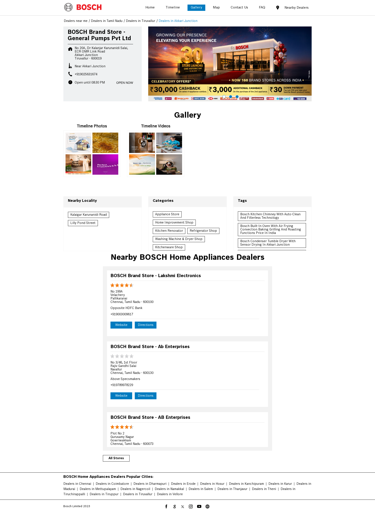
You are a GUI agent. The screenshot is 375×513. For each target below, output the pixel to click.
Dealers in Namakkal (169, 489)
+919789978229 (121, 385)
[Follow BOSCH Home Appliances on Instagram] (191, 506)
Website (121, 325)
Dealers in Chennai (77, 483)
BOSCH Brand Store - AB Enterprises (150, 418)
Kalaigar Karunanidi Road (88, 214)
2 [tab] (230, 96)
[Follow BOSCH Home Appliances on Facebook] (166, 506)
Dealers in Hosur (212, 483)
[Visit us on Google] (174, 506)
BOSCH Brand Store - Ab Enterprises (150, 347)
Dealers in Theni (264, 489)
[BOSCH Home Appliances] (82, 8)
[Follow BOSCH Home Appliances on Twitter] (183, 506)
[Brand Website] (207, 506)
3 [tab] (236, 96)
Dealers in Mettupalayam (98, 489)
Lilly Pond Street (82, 223)
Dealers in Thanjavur (232, 489)
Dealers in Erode (183, 483)
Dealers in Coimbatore (112, 483)
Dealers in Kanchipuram (246, 483)
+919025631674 (86, 74)
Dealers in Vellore (170, 494)
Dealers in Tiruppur (104, 494)
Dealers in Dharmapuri (149, 483)
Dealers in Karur (280, 483)
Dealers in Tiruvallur (137, 494)
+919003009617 (121, 314)
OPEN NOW (124, 82)
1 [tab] (223, 96)
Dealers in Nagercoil (135, 489)
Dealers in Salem (201, 489)
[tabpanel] (230, 64)
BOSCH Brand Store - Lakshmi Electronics (155, 276)
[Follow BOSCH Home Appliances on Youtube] (199, 506)
